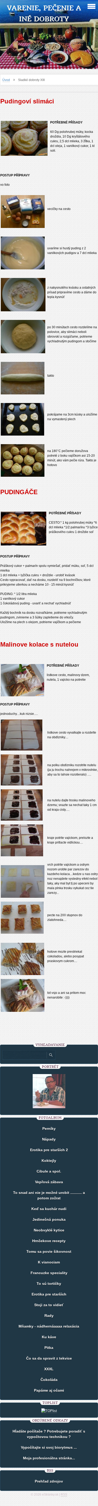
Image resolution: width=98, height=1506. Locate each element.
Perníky (49, 1128)
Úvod (6, 80)
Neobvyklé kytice (49, 1230)
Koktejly (49, 1160)
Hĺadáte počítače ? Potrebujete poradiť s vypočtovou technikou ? (49, 1434)
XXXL (49, 1369)
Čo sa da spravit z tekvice (49, 1358)
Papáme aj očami (49, 1390)
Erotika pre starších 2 (49, 1150)
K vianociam (49, 1262)
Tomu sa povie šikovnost (48, 1251)
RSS (64, 1494)
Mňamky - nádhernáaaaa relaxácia (49, 1326)
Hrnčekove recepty (49, 1241)
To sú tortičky (49, 1283)
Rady (49, 1315)
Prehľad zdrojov (49, 1481)
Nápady (49, 1139)
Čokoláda (49, 1380)
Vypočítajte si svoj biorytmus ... (49, 1447)
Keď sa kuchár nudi (48, 1209)
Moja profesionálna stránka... (49, 1458)
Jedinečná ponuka (49, 1219)
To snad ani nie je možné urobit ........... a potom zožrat (49, 1195)
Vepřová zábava (49, 1182)
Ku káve (49, 1337)
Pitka (48, 1348)
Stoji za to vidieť (49, 1305)
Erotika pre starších (49, 1294)
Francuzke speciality (49, 1273)
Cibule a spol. (49, 1171)
